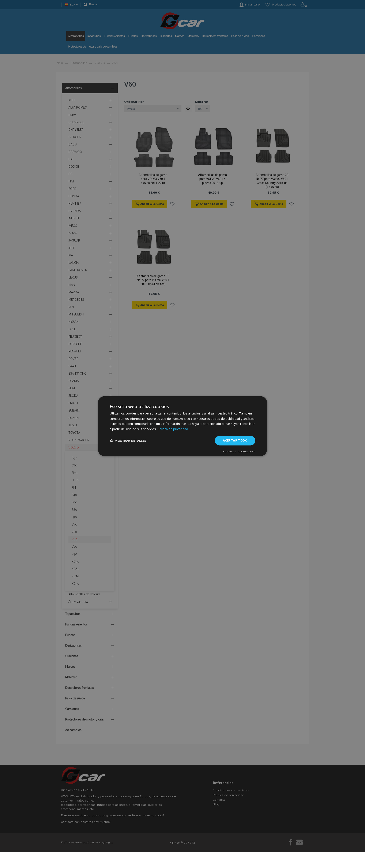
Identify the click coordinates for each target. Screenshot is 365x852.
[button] (128, 440)
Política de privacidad (172, 429)
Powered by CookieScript (239, 451)
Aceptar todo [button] (235, 440)
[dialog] (182, 426)
